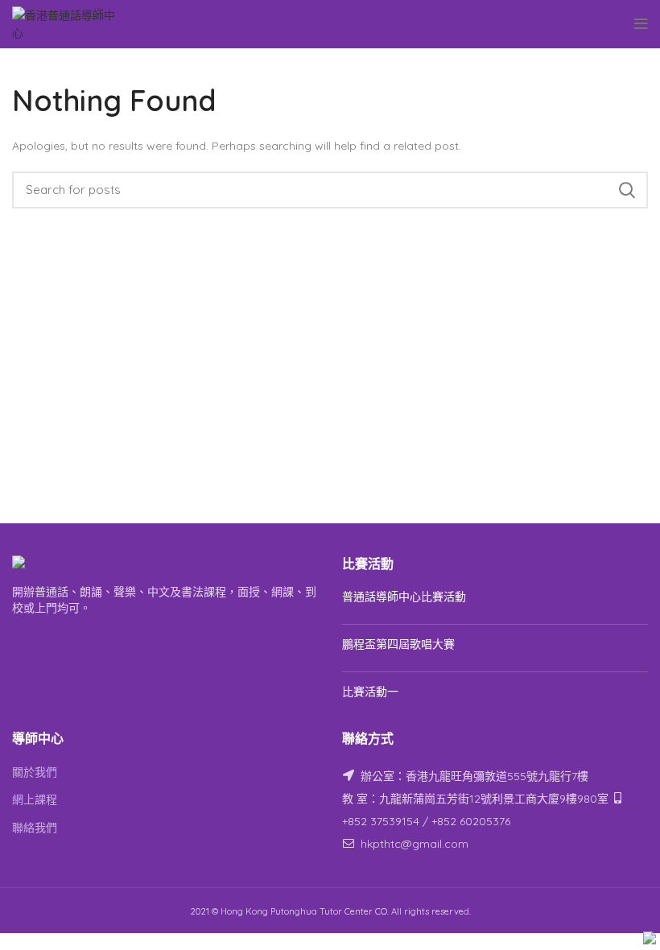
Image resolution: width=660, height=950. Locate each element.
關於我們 (34, 772)
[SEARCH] (626, 190)
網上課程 (34, 799)
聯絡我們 (34, 827)
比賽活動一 (370, 691)
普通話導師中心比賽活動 (404, 596)
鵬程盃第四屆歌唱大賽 (398, 644)
